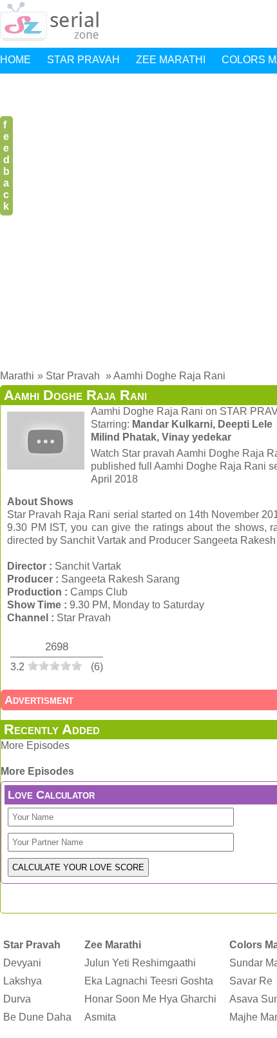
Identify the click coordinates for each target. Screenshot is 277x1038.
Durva (17, 998)
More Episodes (35, 745)
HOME (15, 59)
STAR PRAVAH (83, 59)
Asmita (100, 1017)
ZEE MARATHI (170, 59)
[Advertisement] (138, 218)
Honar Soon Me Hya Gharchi (150, 998)
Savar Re (250, 980)
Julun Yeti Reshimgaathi (140, 962)
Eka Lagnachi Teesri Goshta (148, 980)
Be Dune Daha (37, 1017)
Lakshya (22, 980)
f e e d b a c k (6, 165)
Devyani (22, 962)
